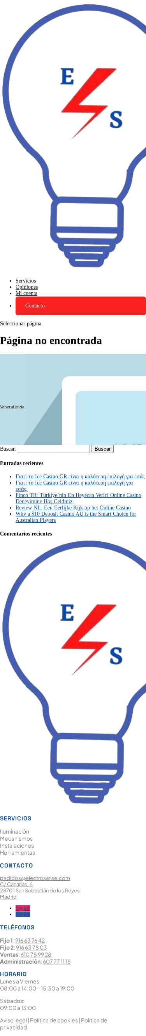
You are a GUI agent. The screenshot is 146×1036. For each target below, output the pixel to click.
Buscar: (8, 449)
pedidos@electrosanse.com (35, 878)
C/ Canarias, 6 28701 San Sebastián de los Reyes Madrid (40, 890)
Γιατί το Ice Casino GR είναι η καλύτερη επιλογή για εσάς (80, 476)
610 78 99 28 (36, 954)
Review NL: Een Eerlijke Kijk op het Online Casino (73, 508)
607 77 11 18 (57, 961)
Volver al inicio (12, 407)
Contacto (35, 306)
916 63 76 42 (30, 940)
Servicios (26, 281)
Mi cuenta (26, 293)
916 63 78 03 (31, 947)
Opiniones (27, 287)
